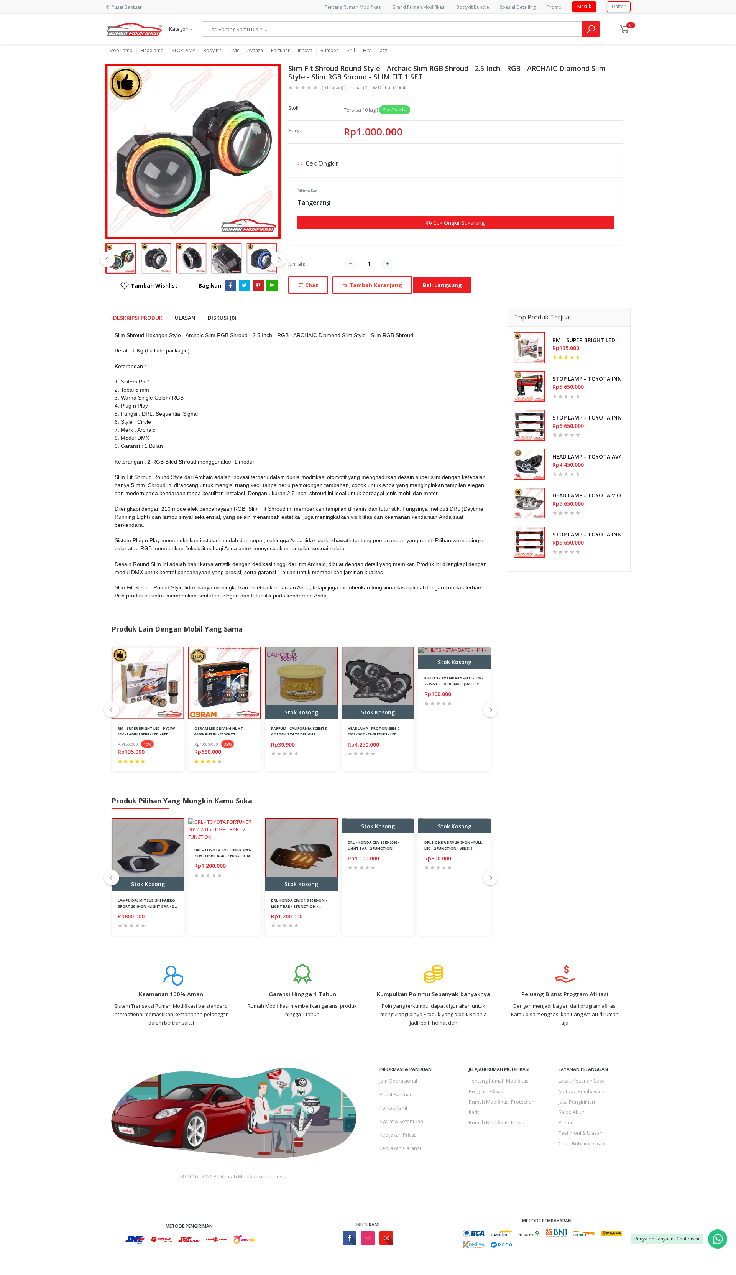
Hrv (367, 51)
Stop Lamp (121, 51)
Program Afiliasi (486, 1091)
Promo (554, 7)
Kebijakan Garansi (400, 1148)
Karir (474, 1112)
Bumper (329, 51)
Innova (305, 51)
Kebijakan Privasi (399, 1134)
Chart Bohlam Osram (582, 1143)
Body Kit (212, 51)
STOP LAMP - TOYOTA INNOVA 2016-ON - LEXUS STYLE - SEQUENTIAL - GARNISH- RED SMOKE (586, 534)
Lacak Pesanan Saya (582, 1080)
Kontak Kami (393, 1107)
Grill (350, 51)
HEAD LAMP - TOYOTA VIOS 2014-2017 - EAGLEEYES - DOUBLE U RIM (586, 495)
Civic (234, 51)
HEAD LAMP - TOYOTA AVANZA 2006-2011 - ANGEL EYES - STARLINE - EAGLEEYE (586, 456)
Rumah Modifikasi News (496, 1122)
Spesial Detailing (518, 7)
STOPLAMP (183, 51)
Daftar (619, 6)
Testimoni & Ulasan (581, 1132)
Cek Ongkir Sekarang (458, 222)
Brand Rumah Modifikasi (419, 7)
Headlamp (152, 51)
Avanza (255, 51)
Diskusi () (222, 317)
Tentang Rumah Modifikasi (353, 7)
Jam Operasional (398, 1080)
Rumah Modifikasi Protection (502, 1101)
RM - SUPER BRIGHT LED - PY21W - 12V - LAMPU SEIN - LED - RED (586, 340)
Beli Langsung (442, 285)
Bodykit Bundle (472, 7)
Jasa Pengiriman (577, 1101)
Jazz (383, 51)
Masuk (584, 6)
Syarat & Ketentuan (401, 1121)
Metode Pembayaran (582, 1091)
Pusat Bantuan (396, 1094)
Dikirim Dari (307, 190)
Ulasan (185, 317)
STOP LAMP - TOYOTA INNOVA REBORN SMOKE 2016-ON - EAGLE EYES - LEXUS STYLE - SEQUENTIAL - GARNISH (586, 417)
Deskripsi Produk (138, 317)
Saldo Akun (572, 1112)
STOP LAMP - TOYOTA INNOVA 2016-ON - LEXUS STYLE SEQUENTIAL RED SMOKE (586, 378)
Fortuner (280, 51)
